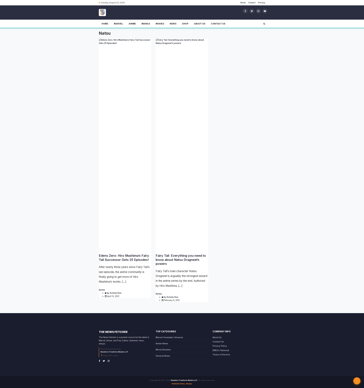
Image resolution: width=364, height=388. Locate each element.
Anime (132, 23)
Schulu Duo (115, 293)
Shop (185, 23)
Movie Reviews (163, 349)
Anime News (162, 343)
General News (163, 356)
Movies (160, 23)
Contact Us (218, 23)
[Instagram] (258, 11)
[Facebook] (245, 11)
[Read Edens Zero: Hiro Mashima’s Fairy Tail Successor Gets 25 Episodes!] (125, 144)
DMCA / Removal (221, 350)
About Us (199, 23)
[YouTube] (264, 11)
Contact (251, 2)
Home (105, 23)
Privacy (261, 2)
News (173, 23)
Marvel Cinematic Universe (169, 337)
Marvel (118, 23)
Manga (146, 23)
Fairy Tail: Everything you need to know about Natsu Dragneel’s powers (181, 260)
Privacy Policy (220, 346)
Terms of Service (221, 354)
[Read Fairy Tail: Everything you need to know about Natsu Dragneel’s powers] (182, 144)
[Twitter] (251, 11)
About (243, 2)
